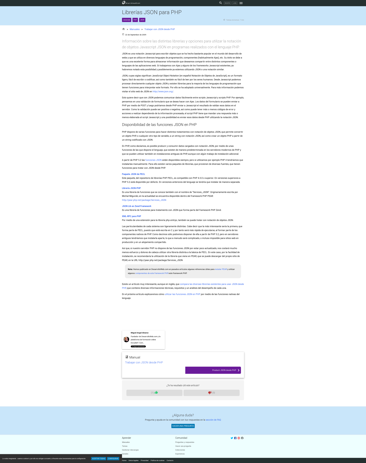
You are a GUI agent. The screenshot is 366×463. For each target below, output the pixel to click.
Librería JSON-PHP (131, 188)
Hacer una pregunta (183, 446)
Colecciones (180, 450)
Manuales (135, 29)
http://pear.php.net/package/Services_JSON (144, 200)
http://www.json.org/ (163, 91)
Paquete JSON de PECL (133, 174)
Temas (124, 446)
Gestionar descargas (130, 450)
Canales (125, 454)
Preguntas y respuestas (184, 442)
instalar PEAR (221, 269)
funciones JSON (153, 160)
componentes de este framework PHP (151, 273)
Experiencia (180, 454)
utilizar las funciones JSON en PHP (182, 294)
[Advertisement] (179, 315)
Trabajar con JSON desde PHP (159, 29)
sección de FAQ (213, 420)
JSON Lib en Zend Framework (136, 206)
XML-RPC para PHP (131, 216)
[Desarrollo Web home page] (131, 3)
